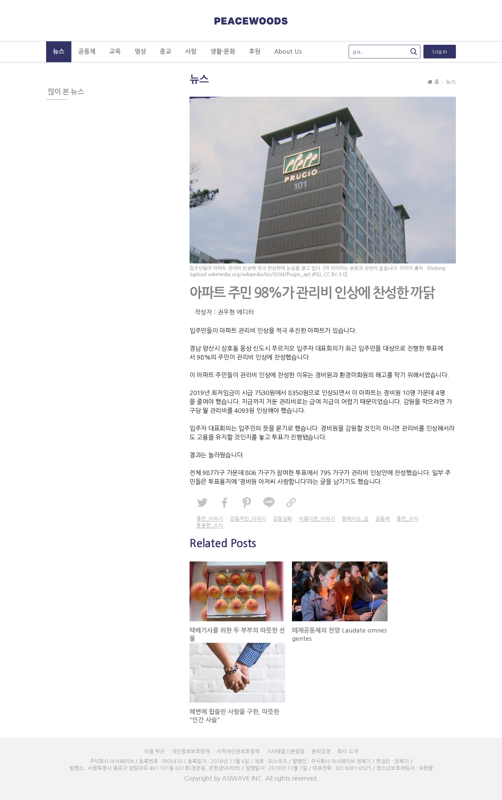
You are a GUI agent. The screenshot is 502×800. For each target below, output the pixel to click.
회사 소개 (347, 751)
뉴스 (451, 81)
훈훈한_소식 (209, 525)
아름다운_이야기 (317, 518)
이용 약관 (154, 751)
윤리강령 (321, 751)
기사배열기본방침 (285, 751)
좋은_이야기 (209, 518)
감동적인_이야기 (248, 518)
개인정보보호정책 (190, 751)
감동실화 (282, 518)
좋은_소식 (407, 518)
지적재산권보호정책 (238, 751)
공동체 (382, 518)
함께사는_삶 (355, 518)
